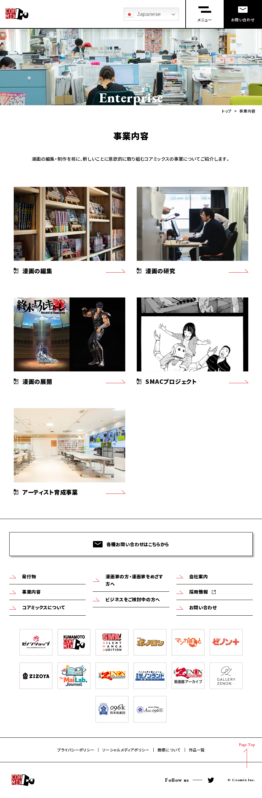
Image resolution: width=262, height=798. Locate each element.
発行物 (29, 576)
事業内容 (31, 592)
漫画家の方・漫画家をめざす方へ (134, 580)
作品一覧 (197, 750)
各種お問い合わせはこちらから (137, 544)
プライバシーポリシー (75, 750)
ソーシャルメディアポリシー (125, 750)
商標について (169, 750)
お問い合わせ (203, 607)
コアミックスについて (43, 607)
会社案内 (198, 576)
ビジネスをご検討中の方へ (132, 599)
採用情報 (198, 592)
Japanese (149, 14)
